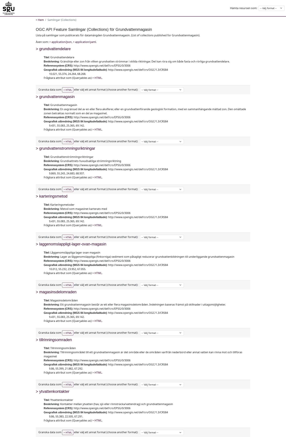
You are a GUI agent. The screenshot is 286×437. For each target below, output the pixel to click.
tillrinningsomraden (55, 339)
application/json (61, 42)
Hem (41, 20)
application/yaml (85, 42)
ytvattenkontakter (54, 391)
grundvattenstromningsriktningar (67, 148)
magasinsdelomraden (57, 292)
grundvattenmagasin (57, 96)
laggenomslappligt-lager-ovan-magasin (72, 244)
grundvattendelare (55, 49)
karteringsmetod (53, 196)
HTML (98, 78)
